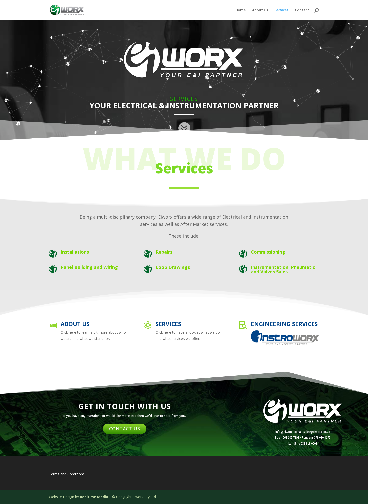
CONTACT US (124, 429)
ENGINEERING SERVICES (284, 324)
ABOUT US (75, 324)
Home (240, 10)
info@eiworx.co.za (288, 432)
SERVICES (168, 324)
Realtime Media (94, 496)
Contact (302, 10)
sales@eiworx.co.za (316, 432)
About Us (260, 10)
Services (281, 10)
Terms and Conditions (67, 474)
